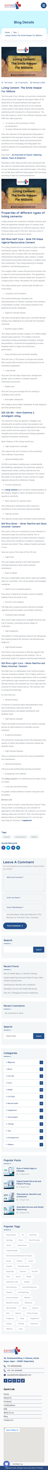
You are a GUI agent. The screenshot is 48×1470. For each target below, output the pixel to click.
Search (8, 940)
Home (7, 32)
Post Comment (14, 926)
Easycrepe (10, 1271)
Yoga (20, 1329)
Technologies (13, 1117)
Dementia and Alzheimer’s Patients (19, 1256)
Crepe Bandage (12, 1250)
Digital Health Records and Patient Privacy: (29, 1182)
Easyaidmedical (23, 1266)
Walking (10, 1144)
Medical (34, 837)
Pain (7, 1313)
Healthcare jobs (12, 1282)
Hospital (9, 1292)
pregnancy (10, 1318)
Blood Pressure (34, 1240)
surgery (9, 1324)
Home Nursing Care (29, 1287)
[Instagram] (14, 1380)
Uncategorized (13, 1138)
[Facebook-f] (5, 1380)
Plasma (18, 1313)
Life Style (11, 1097)
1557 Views (8, 83)
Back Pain (33, 1235)
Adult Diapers (11, 1235)
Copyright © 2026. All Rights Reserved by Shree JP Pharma (24, 1468)
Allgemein (11, 1062)
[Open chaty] (6, 1464)
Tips (15, 32)
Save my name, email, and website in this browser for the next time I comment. (24, 916)
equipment (27, 820)
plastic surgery (32, 1313)
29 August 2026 (24, 1187)
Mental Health (13, 1103)
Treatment (34, 1324)
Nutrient (35, 1308)
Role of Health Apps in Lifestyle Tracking (20, 973)
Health (10, 1090)
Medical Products (12, 1303)
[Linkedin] (18, 1380)
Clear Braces (22, 1245)
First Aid (11, 1076)
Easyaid (7, 837)
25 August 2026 (24, 1213)
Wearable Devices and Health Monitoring (20, 989)
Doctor (30, 1261)
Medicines (28, 1303)
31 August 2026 (24, 1174)
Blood (10, 1069)
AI (23, 1235)
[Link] (23, 1380)
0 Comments (23, 83)
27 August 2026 (24, 1200)
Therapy (11, 1124)
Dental (8, 1261)
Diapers (19, 1261)
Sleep (22, 1318)
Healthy (27, 1282)
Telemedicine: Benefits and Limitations (19, 985)
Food (10, 1083)
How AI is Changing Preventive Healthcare (21, 993)
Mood (24, 1308)
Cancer (8, 1245)
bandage (9, 1240)
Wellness (9, 1329)
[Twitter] (10, 1380)
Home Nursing (11, 1287)
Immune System (12, 1297)
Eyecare (23, 1271)
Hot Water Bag (23, 1292)
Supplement (12, 1110)
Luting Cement (20, 837)
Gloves (18, 1277)
